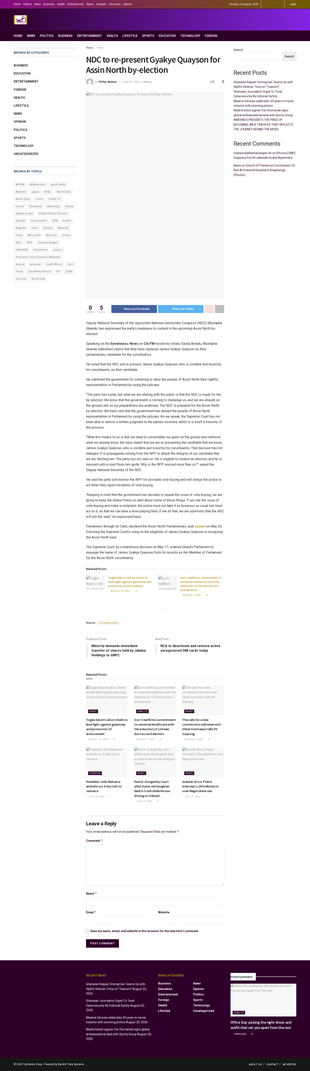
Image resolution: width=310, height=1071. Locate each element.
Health (61, 4)
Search (238, 50)
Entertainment (75, 4)
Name (91, 893)
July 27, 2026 (144, 801)
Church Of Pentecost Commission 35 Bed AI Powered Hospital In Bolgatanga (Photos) (264, 170)
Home (17, 4)
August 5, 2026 (191, 595)
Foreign (211, 35)
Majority (63, 228)
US (58, 271)
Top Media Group (39, 271)
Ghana (69, 206)
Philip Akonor (108, 81)
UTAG (69, 271)
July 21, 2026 (192, 796)
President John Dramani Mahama (38, 257)
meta (19, 235)
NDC (18, 242)
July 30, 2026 (96, 796)
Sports (90, 4)
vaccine (21, 278)
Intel (35, 228)
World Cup (38, 278)
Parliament (41, 249)
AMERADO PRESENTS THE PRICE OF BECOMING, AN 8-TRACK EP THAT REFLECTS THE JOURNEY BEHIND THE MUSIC (263, 124)
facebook (35, 206)
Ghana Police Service (53, 213)
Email (91, 912)
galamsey (53, 206)
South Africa (54, 264)
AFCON (20, 184)
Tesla (19, 271)
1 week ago (239, 1034)
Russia (20, 264)
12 (206, 595)
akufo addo (58, 184)
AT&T (48, 191)
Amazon (21, 191)
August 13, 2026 (120, 591)
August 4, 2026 (193, 739)
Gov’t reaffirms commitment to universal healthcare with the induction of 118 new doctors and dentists (201, 584)
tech (71, 264)
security (35, 264)
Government (39, 220)
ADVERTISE (289, 1064)
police (57, 249)
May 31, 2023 (131, 81)
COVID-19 (54, 199)
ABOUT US (255, 1064)
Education (115, 4)
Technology (190, 35)
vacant (200, 526)
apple (35, 191)
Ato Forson (64, 191)
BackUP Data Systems (71, 1064)
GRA (55, 220)
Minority (51, 235)
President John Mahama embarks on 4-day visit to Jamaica (104, 786)
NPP (29, 242)
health (67, 220)
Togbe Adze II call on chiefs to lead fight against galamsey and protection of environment (129, 582)
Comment (94, 841)
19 (135, 591)
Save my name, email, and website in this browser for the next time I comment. (144, 931)
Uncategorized (26, 154)
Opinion (127, 4)
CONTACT (272, 1064)
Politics (27, 4)
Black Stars (23, 199)
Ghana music (24, 213)
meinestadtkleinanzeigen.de (253, 153)
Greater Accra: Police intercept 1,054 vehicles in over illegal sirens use (200, 786)
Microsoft (34, 235)
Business (49, 4)
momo (66, 235)
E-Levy (20, 206)
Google (20, 220)
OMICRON (22, 249)
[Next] (159, 609)
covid (39, 199)
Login (292, 4)
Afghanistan (38, 184)
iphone (48, 228)
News (37, 4)
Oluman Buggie (48, 242)
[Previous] (151, 609)
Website (163, 912)
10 (208, 739)
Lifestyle (101, 4)
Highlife (21, 228)
